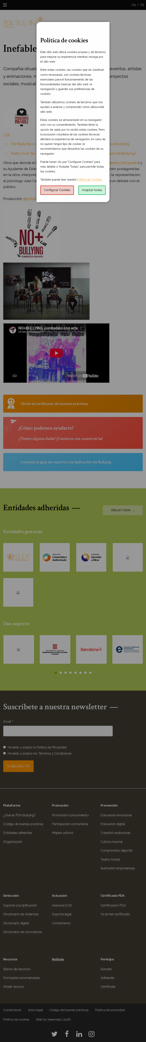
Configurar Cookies (57, 190)
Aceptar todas (92, 190)
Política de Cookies (89, 179)
